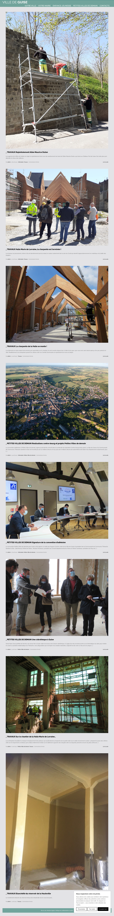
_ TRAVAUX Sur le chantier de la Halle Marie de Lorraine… (31, 737)
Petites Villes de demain (29, 455)
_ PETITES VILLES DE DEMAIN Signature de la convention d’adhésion (36, 542)
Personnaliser (81, 909)
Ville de (15, 2)
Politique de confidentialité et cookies (64, 910)
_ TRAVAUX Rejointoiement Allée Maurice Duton (27, 152)
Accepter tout (103, 909)
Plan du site (43, 910)
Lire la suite (105, 162)
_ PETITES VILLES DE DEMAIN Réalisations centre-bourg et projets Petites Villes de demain (46, 443)
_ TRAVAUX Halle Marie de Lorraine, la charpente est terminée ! (33, 249)
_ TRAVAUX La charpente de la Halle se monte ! (26, 346)
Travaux (26, 162)
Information (21, 162)
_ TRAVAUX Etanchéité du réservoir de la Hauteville (28, 893)
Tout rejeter (92, 909)
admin (9, 162)
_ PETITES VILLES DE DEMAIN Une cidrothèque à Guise (30, 639)
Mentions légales (51, 910)
